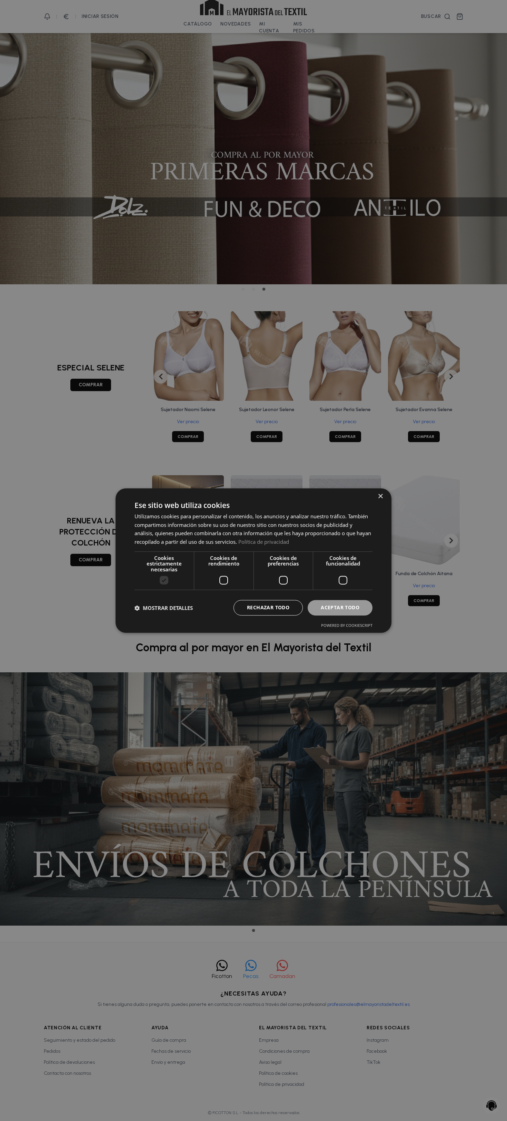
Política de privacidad (263, 541)
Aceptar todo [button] (340, 607)
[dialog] (253, 560)
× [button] (380, 496)
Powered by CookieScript (346, 625)
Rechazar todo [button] (268, 607)
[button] (164, 608)
